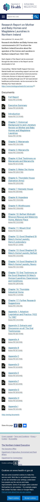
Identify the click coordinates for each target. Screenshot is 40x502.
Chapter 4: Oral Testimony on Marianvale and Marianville (22, 161)
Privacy (33, 436)
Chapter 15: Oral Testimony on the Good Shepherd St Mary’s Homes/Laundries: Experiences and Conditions (23, 277)
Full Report (15, 98)
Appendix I (15, 407)
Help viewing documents (10, 415)
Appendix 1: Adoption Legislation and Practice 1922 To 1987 (22, 315)
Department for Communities (12, 458)
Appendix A (15, 340)
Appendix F (15, 382)
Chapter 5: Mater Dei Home (21, 170)
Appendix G (15, 390)
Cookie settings (7, 463)
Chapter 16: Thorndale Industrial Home (18, 292)
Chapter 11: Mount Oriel (19, 229)
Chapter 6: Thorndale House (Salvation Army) (21, 180)
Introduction (15, 115)
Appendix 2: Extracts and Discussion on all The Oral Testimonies (20, 329)
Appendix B (15, 349)
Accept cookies (30, 498)
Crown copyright (7, 436)
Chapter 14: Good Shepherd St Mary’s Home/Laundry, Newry (22, 264)
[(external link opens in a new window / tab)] (16, 425)
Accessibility (13, 439)
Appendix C (15, 357)
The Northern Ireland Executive (16, 445)
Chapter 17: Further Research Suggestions (22, 303)
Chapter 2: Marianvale (18, 142)
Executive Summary (17, 106)
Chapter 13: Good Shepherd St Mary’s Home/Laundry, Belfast (22, 253)
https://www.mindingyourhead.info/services (18, 86)
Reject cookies (13, 498)
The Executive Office (9, 449)
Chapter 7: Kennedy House (20, 190)
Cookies (4, 439)
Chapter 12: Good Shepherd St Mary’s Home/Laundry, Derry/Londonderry (22, 240)
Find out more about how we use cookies (16, 492)
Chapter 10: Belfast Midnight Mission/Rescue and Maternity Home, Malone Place (23, 218)
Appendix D (15, 365)
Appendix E (15, 374)
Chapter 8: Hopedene (18, 198)
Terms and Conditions (21, 436)
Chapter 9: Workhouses (19, 207)
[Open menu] (3, 16)
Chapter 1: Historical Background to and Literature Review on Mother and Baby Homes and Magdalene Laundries (22, 129)
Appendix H (15, 399)
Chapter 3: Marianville (18, 151)
